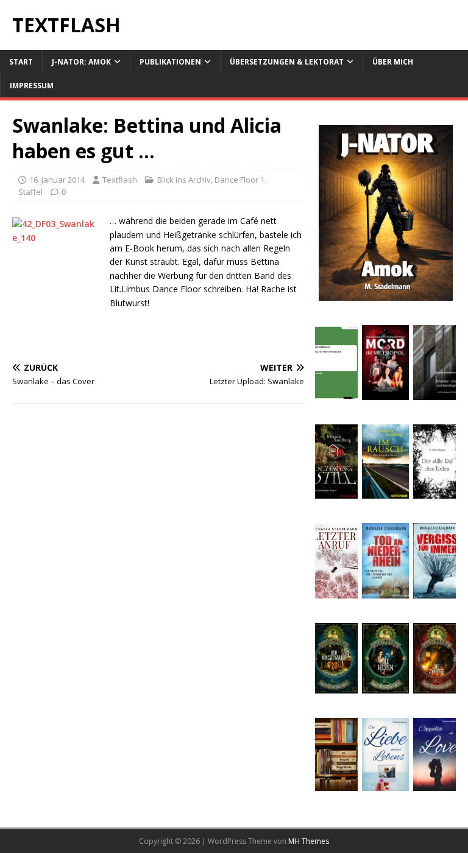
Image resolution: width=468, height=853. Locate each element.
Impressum (32, 85)
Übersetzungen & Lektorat (287, 62)
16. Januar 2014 (57, 179)
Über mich (392, 62)
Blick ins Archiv (184, 179)
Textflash (119, 179)
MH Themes (308, 841)
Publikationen (170, 62)
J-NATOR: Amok (81, 62)
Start (21, 62)
